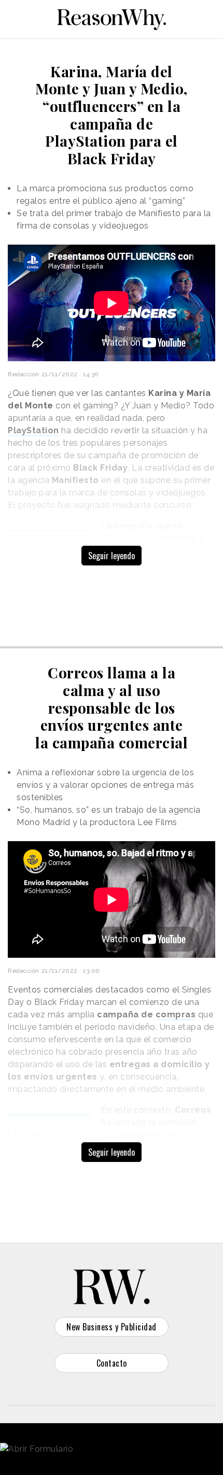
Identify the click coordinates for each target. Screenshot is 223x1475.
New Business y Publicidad (111, 1327)
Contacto (111, 1363)
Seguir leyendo (111, 555)
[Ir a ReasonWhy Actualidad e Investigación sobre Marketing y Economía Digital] (111, 18)
